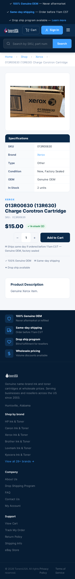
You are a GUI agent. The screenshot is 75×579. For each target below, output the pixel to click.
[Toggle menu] (68, 30)
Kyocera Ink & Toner (18, 454)
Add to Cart (55, 237)
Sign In (54, 30)
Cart (33, 30)
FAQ (7, 492)
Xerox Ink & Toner (16, 434)
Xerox (41, 154)
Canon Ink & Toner (17, 428)
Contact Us (12, 499)
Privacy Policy (44, 570)
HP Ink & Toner (14, 421)
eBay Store (12, 550)
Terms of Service (60, 570)
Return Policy (13, 536)
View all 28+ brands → (19, 461)
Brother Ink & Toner (17, 441)
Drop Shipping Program (20, 485)
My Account (13, 505)
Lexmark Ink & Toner (18, 448)
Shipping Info (13, 543)
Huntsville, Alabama (17, 405)
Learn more (59, 20)
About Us (11, 479)
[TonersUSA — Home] (11, 30)
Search (62, 43)
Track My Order (15, 530)
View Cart (11, 523)
